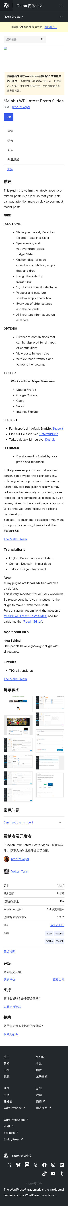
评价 (10, 140)
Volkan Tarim (19, 871)
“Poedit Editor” (32, 621)
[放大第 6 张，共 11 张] (28, 793)
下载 (8, 116)
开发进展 (13, 159)
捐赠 (40, 1101)
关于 (6, 1057)
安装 (10, 150)
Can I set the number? (18, 822)
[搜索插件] (42, 39)
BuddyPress (13, 1139)
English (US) (57, 925)
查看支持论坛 (12, 1007)
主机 (6, 1070)
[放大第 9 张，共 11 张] (59, 734)
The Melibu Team (15, 539)
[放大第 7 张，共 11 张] (59, 700)
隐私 (6, 1076)
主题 (39, 1063)
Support (58, 428)
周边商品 (43, 1108)
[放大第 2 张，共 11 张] (28, 720)
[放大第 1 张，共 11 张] (28, 700)
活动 (39, 1095)
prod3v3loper (21, 107)
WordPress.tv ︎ (14, 1108)
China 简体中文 (22, 1156)
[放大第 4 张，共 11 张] (28, 760)
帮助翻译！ (51, 27)
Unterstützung (48, 434)
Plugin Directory (13, 16)
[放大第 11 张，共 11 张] (59, 777)
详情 (10, 131)
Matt (9, 1126)
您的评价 (9, 979)
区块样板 (42, 1076)
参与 (39, 1088)
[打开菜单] (62, 5)
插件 (39, 1070)
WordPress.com (16, 1120)
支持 (10, 169)
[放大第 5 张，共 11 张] (28, 776)
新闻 (6, 1063)
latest (49, 933)
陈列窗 (40, 1057)
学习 (6, 1088)
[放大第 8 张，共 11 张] (59, 717)
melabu (59, 933)
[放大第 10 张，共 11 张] (59, 760)
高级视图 (9, 951)
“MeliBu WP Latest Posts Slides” (25, 616)
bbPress (11, 1133)
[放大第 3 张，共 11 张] (28, 743)
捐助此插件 (11, 1034)
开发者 (8, 1101)
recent (59, 941)
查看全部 (58, 979)
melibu (49, 941)
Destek (50, 439)
